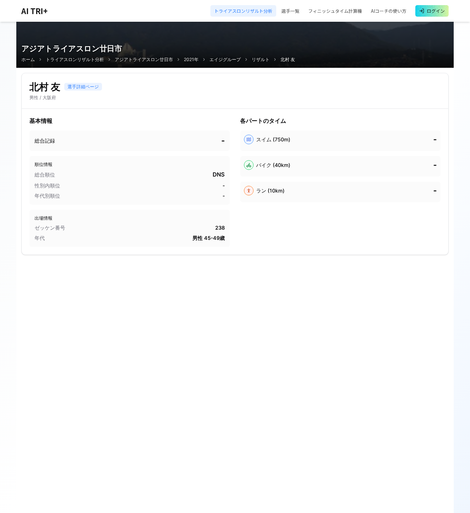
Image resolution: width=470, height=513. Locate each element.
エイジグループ (225, 59)
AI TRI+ (34, 11)
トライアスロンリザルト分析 (243, 11)
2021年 (191, 59)
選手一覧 (290, 11)
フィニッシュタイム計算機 (335, 11)
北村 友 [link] (287, 59)
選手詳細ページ (83, 86)
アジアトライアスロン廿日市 (144, 59)
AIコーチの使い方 (388, 11)
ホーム (28, 59)
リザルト (261, 59)
